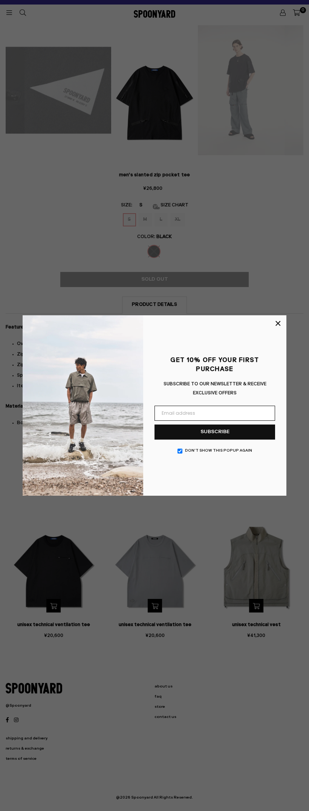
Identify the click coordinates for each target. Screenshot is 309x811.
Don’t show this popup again (218, 451)
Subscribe (214, 432)
